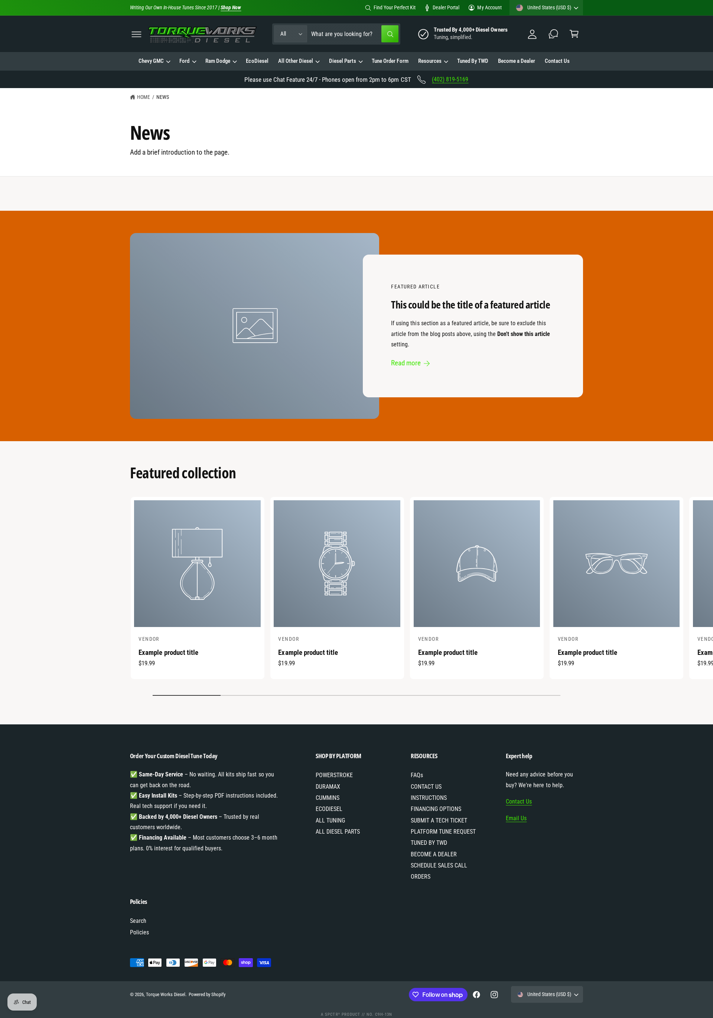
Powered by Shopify (207, 994)
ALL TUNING (330, 820)
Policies (139, 932)
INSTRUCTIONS (429, 797)
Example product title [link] (168, 653)
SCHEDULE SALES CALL (439, 865)
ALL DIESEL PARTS (338, 831)
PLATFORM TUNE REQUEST (443, 831)
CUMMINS (327, 797)
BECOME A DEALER (434, 854)
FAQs (417, 775)
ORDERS (420, 876)
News (162, 97)
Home (143, 97)
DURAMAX (328, 786)
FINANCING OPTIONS (436, 808)
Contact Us (519, 801)
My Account (489, 7)
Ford (184, 61)
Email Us (516, 818)
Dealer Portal (446, 7)
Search (138, 920)
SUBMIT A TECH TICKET (439, 820)
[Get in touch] (553, 34)
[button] (136, 34)
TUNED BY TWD (429, 842)
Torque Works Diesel (165, 994)
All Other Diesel (295, 61)
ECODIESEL (329, 808)
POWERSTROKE (334, 775)
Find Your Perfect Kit (395, 7)
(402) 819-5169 (450, 79)
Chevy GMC (151, 61)
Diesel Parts (342, 61)
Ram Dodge (217, 61)
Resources (430, 61)
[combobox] (354, 34)
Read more (406, 363)
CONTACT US (426, 786)
